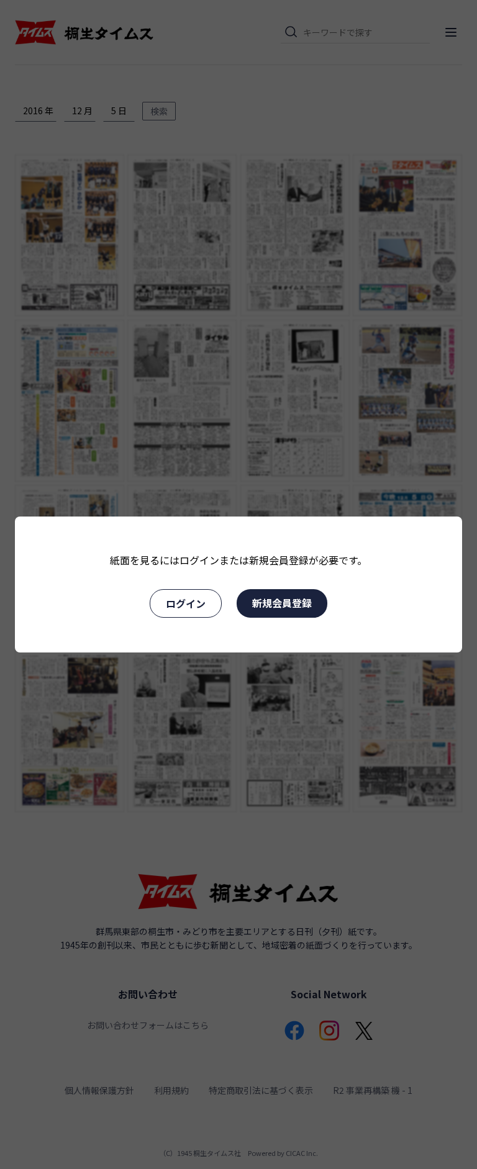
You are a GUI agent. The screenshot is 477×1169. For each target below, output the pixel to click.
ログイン (186, 603)
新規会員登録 (282, 602)
